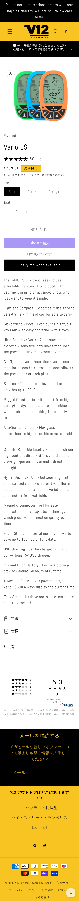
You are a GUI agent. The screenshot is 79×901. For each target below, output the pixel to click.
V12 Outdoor (22, 882)
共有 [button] (11, 647)
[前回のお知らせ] (8, 49)
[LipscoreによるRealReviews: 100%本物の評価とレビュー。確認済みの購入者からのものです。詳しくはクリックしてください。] (66, 705)
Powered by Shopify (41, 882)
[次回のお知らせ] (71, 49)
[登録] (65, 773)
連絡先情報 (42, 897)
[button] (9, 31)
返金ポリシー (65, 882)
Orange (56, 192)
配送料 (16, 175)
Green (34, 192)
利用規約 (47, 890)
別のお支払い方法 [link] (39, 254)
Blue (14, 192)
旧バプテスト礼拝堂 (39, 807)
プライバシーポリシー (23, 890)
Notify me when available (39, 265)
